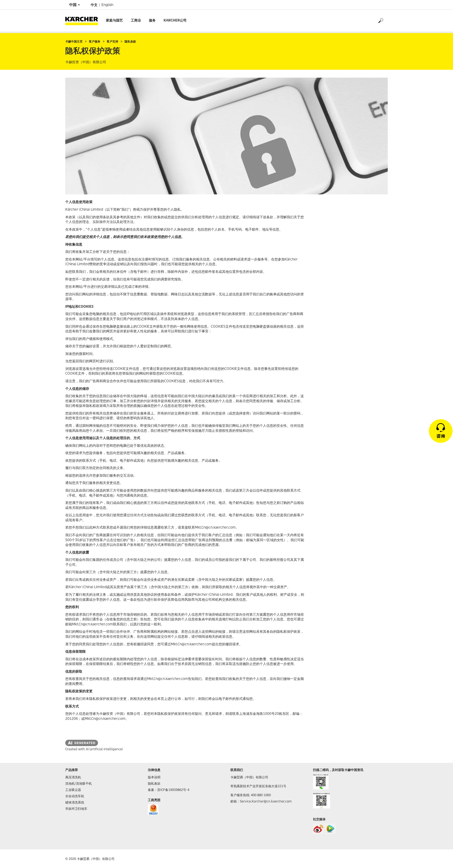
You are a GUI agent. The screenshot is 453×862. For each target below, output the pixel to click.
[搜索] (380, 20)
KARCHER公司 (175, 20)
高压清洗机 (73, 777)
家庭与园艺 (114, 20)
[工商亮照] (153, 809)
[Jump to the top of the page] (440, 851)
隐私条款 (154, 783)
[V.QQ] (330, 828)
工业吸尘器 (73, 790)
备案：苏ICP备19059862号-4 (168, 790)
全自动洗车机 (74, 796)
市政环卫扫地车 (76, 809)
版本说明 (154, 777)
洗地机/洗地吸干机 (78, 783)
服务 (152, 20)
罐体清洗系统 (74, 802)
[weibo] (318, 828)
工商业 (136, 20)
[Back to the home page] (83, 20)
